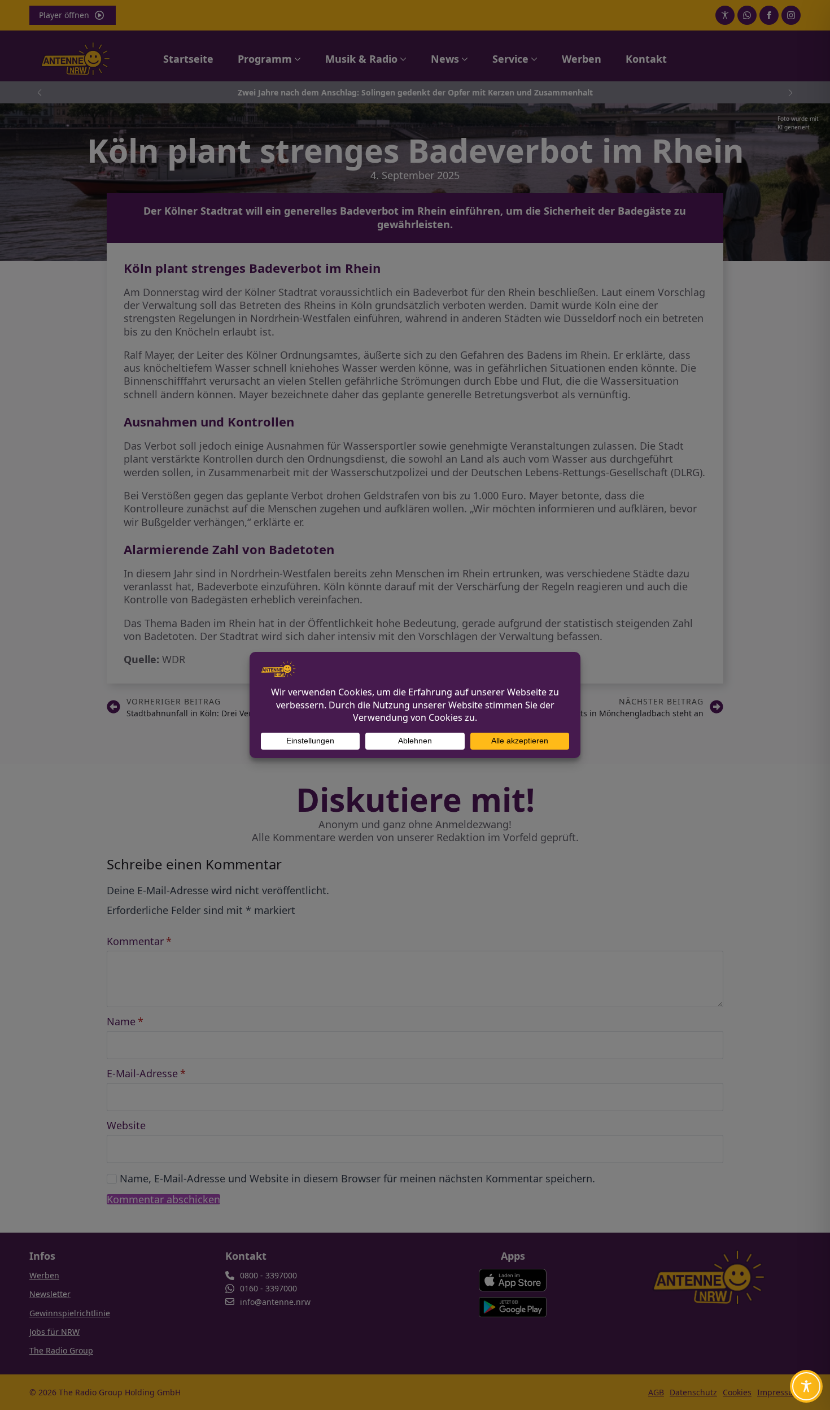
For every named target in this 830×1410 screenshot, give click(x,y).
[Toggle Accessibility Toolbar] (806, 1386)
